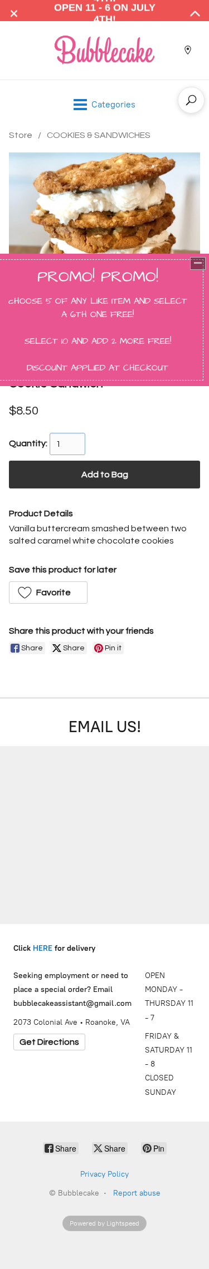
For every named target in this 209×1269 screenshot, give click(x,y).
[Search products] (191, 100)
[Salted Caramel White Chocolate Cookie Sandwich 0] (104, 247)
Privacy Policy (104, 1174)
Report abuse (137, 1193)
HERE (42, 948)
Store (20, 135)
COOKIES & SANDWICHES (98, 135)
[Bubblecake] (105, 50)
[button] (48, 592)
